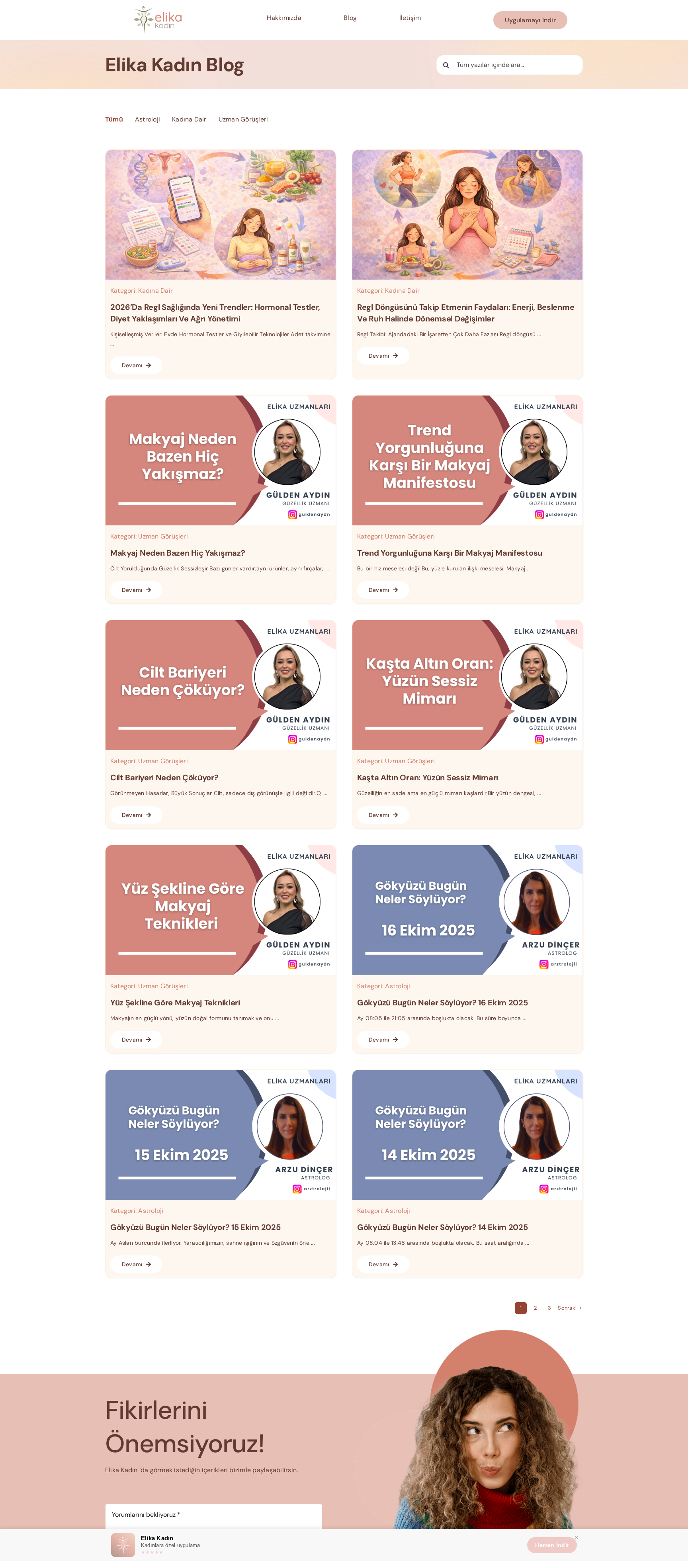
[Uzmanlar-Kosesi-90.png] (467, 848)
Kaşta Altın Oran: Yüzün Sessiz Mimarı (427, 777)
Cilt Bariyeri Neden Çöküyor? (164, 777)
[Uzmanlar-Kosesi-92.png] (467, 623)
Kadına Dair (155, 290)
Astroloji (397, 986)
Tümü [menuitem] (114, 119)
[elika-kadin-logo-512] (158, 9)
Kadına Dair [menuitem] (189, 119)
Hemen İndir (552, 1545)
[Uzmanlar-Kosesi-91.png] (221, 848)
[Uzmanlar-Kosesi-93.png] (221, 623)
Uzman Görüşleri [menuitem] (243, 119)
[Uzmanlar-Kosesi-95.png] (467, 398)
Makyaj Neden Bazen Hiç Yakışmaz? (177, 553)
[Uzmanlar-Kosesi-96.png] (221, 398)
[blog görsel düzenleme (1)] (221, 153)
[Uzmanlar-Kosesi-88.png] (467, 1073)
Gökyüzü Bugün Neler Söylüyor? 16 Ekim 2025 (442, 1002)
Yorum (117, 1495)
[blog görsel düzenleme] (467, 153)
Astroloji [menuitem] (147, 119)
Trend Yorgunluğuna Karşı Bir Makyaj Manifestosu (449, 553)
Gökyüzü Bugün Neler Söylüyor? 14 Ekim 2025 (442, 1227)
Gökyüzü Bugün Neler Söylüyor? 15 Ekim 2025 (195, 1227)
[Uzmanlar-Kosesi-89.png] (221, 1073)
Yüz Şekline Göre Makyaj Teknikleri (175, 1002)
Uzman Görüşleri (163, 536)
